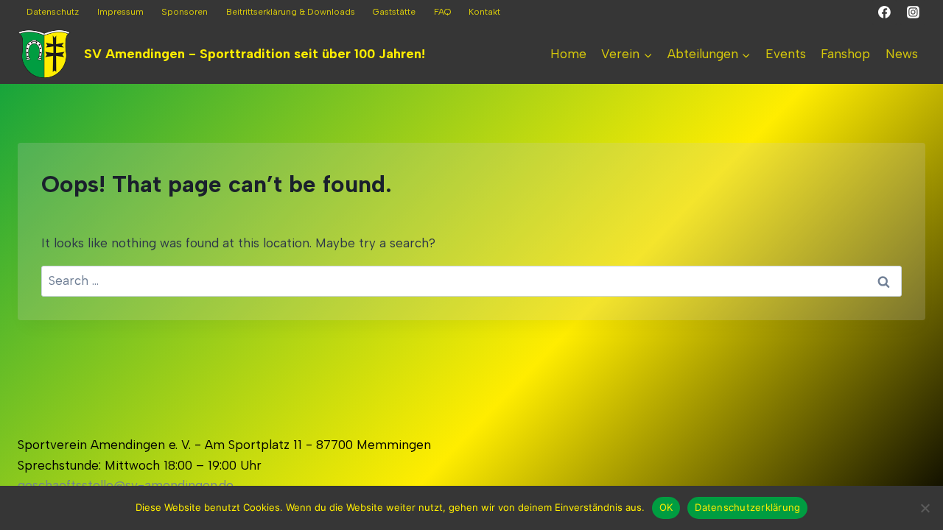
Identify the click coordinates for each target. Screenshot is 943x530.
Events (785, 53)
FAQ (442, 12)
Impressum (120, 12)
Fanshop (845, 53)
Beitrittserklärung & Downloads (290, 12)
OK (666, 507)
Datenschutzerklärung (747, 507)
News (902, 53)
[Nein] (924, 508)
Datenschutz (53, 12)
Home (568, 53)
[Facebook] (884, 12)
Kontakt (484, 12)
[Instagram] (912, 12)
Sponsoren (184, 12)
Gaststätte (394, 12)
